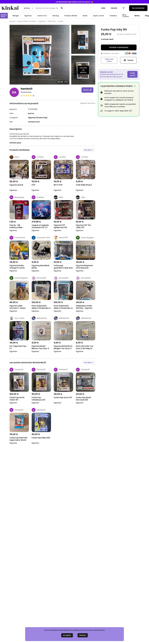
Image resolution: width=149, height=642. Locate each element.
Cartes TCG (42, 15)
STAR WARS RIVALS (84, 185)
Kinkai (10, 8)
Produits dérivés (70, 15)
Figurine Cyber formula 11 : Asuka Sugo (17, 307)
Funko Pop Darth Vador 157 (17, 398)
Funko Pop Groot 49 (63, 397)
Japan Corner (98, 15)
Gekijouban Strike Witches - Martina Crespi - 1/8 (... (84, 307)
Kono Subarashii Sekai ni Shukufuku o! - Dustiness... (41, 307)
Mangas (15, 15)
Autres (60, 21)
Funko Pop (52, 21)
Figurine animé (16, 185)
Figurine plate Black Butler (40, 266)
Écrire (86, 90)
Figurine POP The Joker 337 (83, 226)
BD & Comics (125, 16)
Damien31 (26, 88)
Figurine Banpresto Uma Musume (84, 266)
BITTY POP (58, 185)
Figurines (28, 15)
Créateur (113, 15)
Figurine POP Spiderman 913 (60, 226)
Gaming (55, 15)
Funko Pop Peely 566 (41, 438)
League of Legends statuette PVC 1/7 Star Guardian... (40, 226)
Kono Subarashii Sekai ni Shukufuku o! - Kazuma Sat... (63, 307)
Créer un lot (132, 74)
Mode (85, 15)
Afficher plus (15, 143)
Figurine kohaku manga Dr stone (17, 266)
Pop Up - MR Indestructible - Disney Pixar (17, 226)
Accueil (12, 21)
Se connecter (138, 8)
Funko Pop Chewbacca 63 (38, 398)
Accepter (67, 635)
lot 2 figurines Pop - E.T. (18, 347)
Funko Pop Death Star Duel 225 (83, 398)
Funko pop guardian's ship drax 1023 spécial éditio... (63, 266)
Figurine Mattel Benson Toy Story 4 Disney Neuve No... (40, 347)
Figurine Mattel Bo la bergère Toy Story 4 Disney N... (63, 347)
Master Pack (4, 16)
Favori (130, 60)
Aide (103, 8)
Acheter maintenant (118, 47)
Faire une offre (109, 60)
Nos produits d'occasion (27, 21)
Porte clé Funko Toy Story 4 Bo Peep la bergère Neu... (84, 347)
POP (33, 185)
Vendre (114, 8)
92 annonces (26, 92)
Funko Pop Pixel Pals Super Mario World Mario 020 (18, 439)
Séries (137, 15)
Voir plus (88, 150)
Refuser (82, 635)
